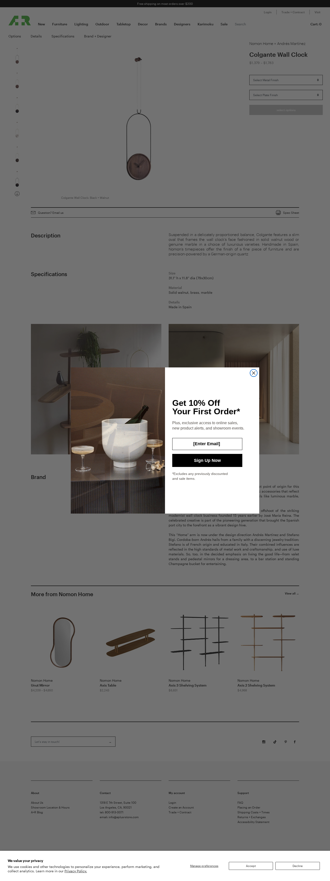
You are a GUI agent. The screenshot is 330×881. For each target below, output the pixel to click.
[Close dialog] (253, 373)
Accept (251, 865)
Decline (298, 865)
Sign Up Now (207, 460)
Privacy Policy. (76, 871)
